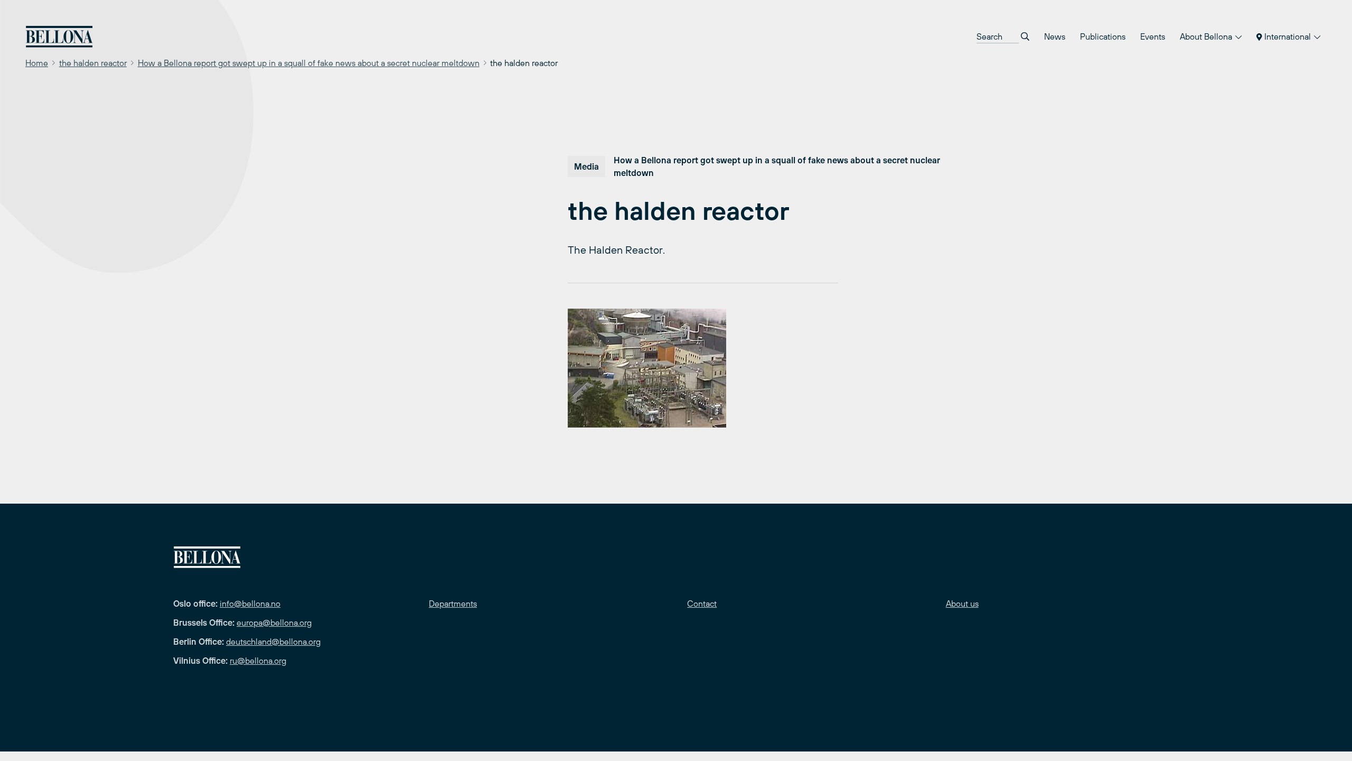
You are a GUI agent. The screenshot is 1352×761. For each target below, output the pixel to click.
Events (1152, 36)
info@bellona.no (250, 603)
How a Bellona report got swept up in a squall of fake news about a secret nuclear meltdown (309, 63)
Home (36, 63)
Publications (1102, 36)
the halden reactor (93, 63)
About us (962, 603)
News (1054, 36)
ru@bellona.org (258, 660)
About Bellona (1207, 36)
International (1287, 36)
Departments (453, 603)
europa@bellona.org (274, 622)
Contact (702, 603)
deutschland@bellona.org (273, 641)
